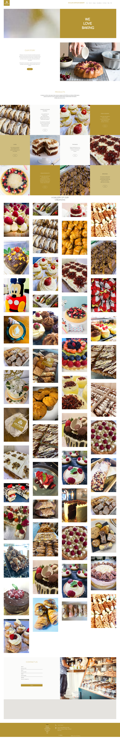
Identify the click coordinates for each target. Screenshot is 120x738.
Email (22, 670)
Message (22, 677)
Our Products (47, 730)
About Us (47, 726)
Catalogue (47, 727)
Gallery (47, 731)
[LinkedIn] (61, 735)
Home (47, 724)
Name (22, 666)
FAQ (47, 733)
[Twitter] (60, 735)
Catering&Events (47, 728)
